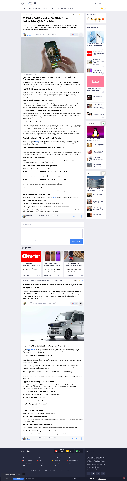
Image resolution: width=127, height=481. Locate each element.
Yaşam (70, 463)
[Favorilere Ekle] (79, 14)
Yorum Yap (75, 216)
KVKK (46, 470)
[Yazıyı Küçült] (74, 280)
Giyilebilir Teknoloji (28, 463)
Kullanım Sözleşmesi (54, 470)
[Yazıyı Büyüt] (76, 280)
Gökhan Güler (26, 275)
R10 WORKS (63, 8)
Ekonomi (25, 457)
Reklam (41, 470)
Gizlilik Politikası (33, 470)
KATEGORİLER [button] (27, 8)
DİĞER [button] (71, 8)
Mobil (39, 460)
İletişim (67, 470)
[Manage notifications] (124, 478)
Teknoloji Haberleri (73, 460)
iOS (55, 82)
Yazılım (54, 197)
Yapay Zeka (56, 463)
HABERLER (37, 8)
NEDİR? (46, 8)
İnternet (25, 465)
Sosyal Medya (57, 460)
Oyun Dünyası (41, 465)
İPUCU (53, 8)
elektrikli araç (31, 349)
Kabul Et (18, 478)
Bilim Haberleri (57, 457)
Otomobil (32, 280)
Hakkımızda (25, 470)
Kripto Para (41, 457)
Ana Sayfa (25, 14)
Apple (31, 14)
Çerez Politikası (7, 479)
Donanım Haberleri (27, 460)
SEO (70, 457)
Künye (62, 470)
